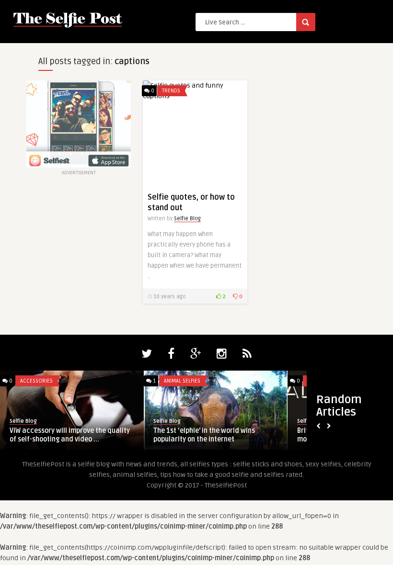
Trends (171, 91)
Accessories (36, 381)
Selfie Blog (187, 218)
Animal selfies (182, 381)
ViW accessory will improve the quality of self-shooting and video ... (70, 435)
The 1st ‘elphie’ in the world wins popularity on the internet (204, 435)
